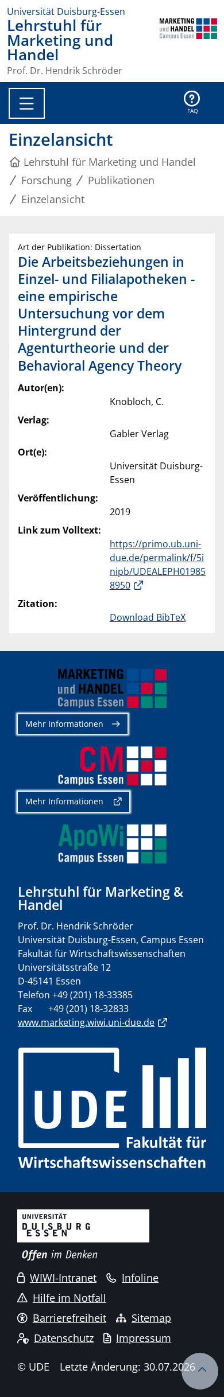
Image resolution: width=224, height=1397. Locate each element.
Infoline (140, 1278)
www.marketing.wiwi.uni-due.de (86, 1022)
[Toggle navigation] (27, 103)
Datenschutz (64, 1338)
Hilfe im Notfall (69, 1298)
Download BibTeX (148, 617)
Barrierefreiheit (69, 1318)
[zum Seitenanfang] (199, 1371)
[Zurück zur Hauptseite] (188, 46)
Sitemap (151, 1318)
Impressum (143, 1338)
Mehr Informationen (64, 723)
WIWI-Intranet (63, 1278)
